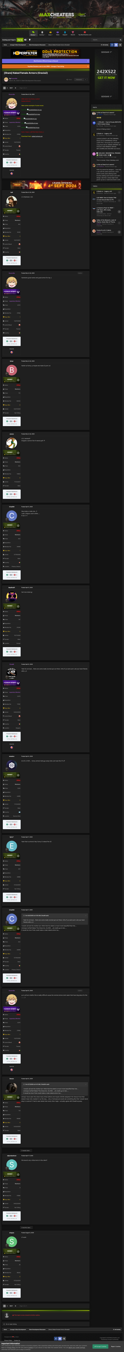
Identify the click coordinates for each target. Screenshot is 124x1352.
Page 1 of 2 (23, 88)
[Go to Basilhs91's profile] (11, 596)
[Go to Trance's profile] (94, 113)
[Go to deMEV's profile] (94, 221)
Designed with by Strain (11, 1337)
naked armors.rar (37, 136)
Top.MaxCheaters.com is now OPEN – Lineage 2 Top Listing (46, 66)
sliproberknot (11, 1155)
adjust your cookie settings (76, 1347)
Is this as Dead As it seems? (105, 112)
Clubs (57, 34)
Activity (41, 35)
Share (70, 79)
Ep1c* (12, 837)
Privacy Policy (8, 1340)
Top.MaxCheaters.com (84, 34)
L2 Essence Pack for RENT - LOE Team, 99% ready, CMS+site (105, 210)
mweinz (11, 756)
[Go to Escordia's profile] (6, 79)
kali (12, 192)
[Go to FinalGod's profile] (94, 165)
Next (11, 88)
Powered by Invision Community (109, 1339)
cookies (30, 1347)
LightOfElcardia (101, 214)
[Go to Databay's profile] (94, 154)
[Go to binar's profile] (11, 370)
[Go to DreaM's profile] (11, 673)
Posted (110, 114)
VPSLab (100, 126)
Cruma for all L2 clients (104, 230)
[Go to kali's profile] (11, 201)
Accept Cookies (101, 1346)
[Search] (120, 40)
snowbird (99, 201)
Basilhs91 (12, 587)
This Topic (113, 39)
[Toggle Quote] (24, 915)
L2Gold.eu (101, 135)
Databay (100, 157)
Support (65, 34)
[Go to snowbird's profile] (94, 198)
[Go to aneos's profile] (11, 443)
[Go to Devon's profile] (11, 1087)
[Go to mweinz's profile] (11, 765)
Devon (12, 1078)
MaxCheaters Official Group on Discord (46, 61)
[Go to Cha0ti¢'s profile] (11, 515)
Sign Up (20, 40)
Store (50, 35)
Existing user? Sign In (9, 40)
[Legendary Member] (11, 173)
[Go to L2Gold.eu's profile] (94, 134)
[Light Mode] (30, 40)
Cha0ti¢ (11, 507)
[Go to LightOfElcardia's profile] (94, 208)
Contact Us (17, 1340)
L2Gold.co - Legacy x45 (104, 133)
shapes (11, 1233)
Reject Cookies (116, 1346)
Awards (73, 34)
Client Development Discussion (31, 80)
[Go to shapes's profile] (11, 1241)
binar (11, 361)
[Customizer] (25, 40)
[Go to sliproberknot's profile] (11, 1164)
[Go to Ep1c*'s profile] (11, 846)
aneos (12, 434)
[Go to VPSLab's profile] (94, 123)
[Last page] (15, 88)
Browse (33, 35)
